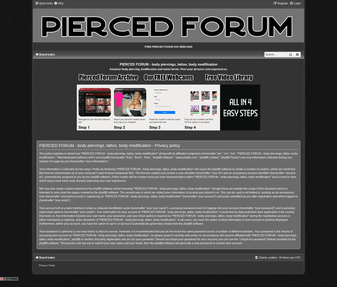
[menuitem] (58, 3)
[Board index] (168, 21)
